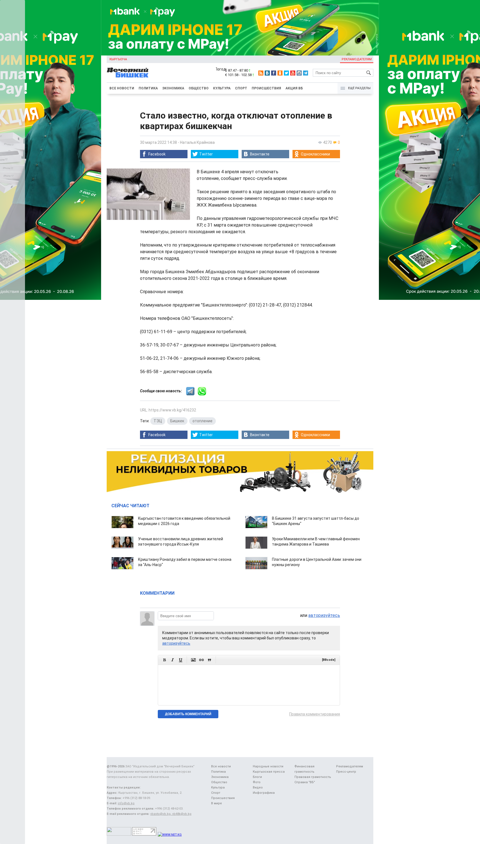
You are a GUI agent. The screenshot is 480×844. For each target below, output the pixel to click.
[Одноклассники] (280, 73)
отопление (202, 421)
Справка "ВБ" (304, 782)
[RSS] (260, 73)
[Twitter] (286, 73)
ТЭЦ (158, 421)
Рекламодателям (357, 59)
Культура (222, 88)
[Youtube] (292, 73)
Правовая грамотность (312, 777)
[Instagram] (299, 73)
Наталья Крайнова (197, 142)
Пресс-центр (346, 771)
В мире (216, 803)
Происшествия (266, 88)
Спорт (241, 88)
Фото (257, 782)
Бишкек (177, 421)
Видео (258, 787)
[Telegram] (305, 73)
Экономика (173, 88)
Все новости (121, 88)
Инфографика (264, 793)
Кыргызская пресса (269, 771)
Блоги (257, 777)
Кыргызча (118, 59)
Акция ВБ (294, 88)
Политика (148, 88)
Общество (199, 88)
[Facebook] (273, 73)
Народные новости (268, 766)
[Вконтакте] (267, 73)
